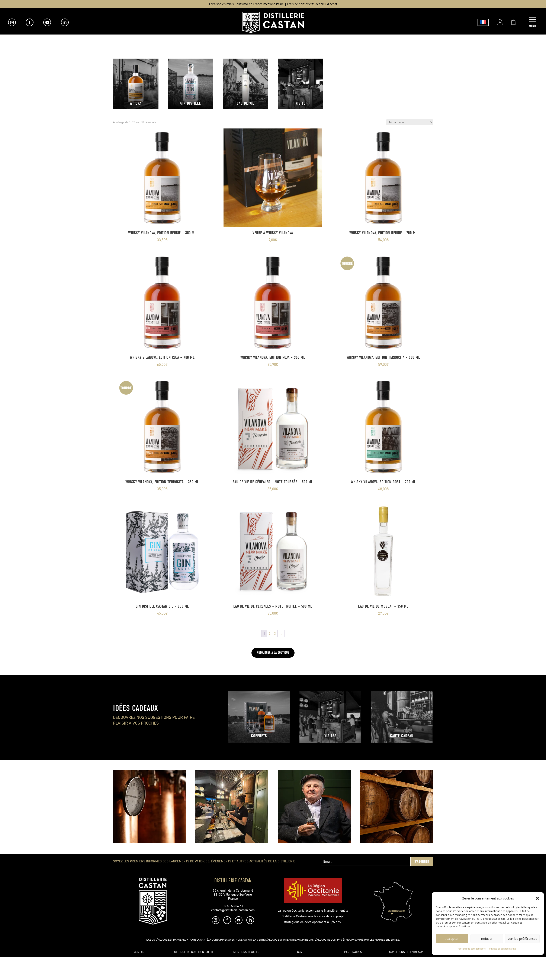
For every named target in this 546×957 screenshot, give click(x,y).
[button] (537, 898)
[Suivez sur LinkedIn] (65, 22)
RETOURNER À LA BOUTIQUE (273, 652)
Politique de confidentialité (471, 948)
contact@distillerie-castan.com (233, 910)
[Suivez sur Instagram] (12, 22)
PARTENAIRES (353, 952)
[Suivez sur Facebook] (29, 22)
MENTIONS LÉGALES (246, 952)
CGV (299, 952)
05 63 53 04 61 (233, 906)
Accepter (452, 938)
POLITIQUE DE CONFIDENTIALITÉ (193, 952)
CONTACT (140, 952)
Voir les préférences (522, 938)
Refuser (487, 938)
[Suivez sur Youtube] (47, 22)
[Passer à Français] (483, 22)
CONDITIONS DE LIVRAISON (406, 952)
